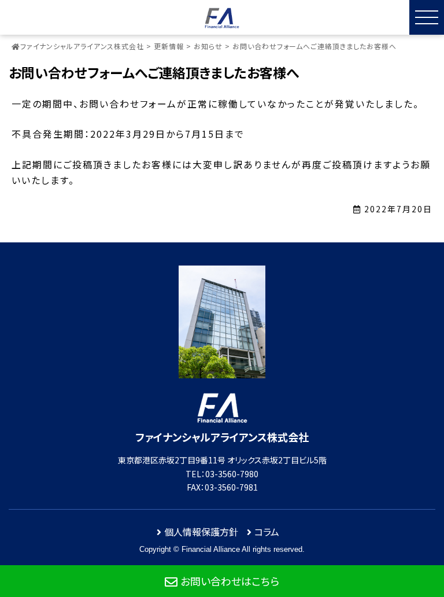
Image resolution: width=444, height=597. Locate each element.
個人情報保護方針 (201, 532)
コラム (266, 532)
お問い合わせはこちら (229, 580)
